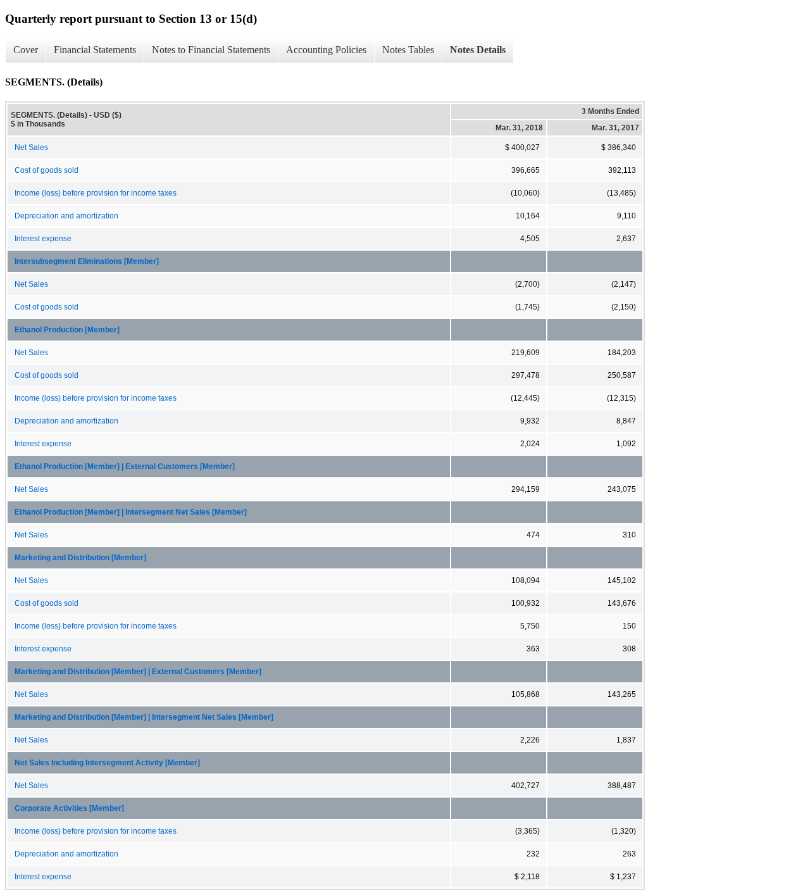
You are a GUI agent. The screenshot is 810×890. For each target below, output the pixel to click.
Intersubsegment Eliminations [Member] (87, 261)
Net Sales (31, 147)
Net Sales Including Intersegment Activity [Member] (107, 763)
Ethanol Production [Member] (67, 330)
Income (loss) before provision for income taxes (96, 193)
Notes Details (478, 49)
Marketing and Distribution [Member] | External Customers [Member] (138, 671)
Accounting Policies (326, 49)
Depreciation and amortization (66, 216)
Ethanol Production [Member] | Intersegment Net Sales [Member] (131, 512)
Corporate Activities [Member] (69, 808)
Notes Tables (408, 49)
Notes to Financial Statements (211, 49)
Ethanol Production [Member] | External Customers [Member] (125, 466)
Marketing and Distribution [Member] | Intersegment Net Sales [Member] (144, 717)
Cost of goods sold (46, 170)
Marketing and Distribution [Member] (80, 557)
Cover (25, 49)
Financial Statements (95, 49)
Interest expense (43, 238)
